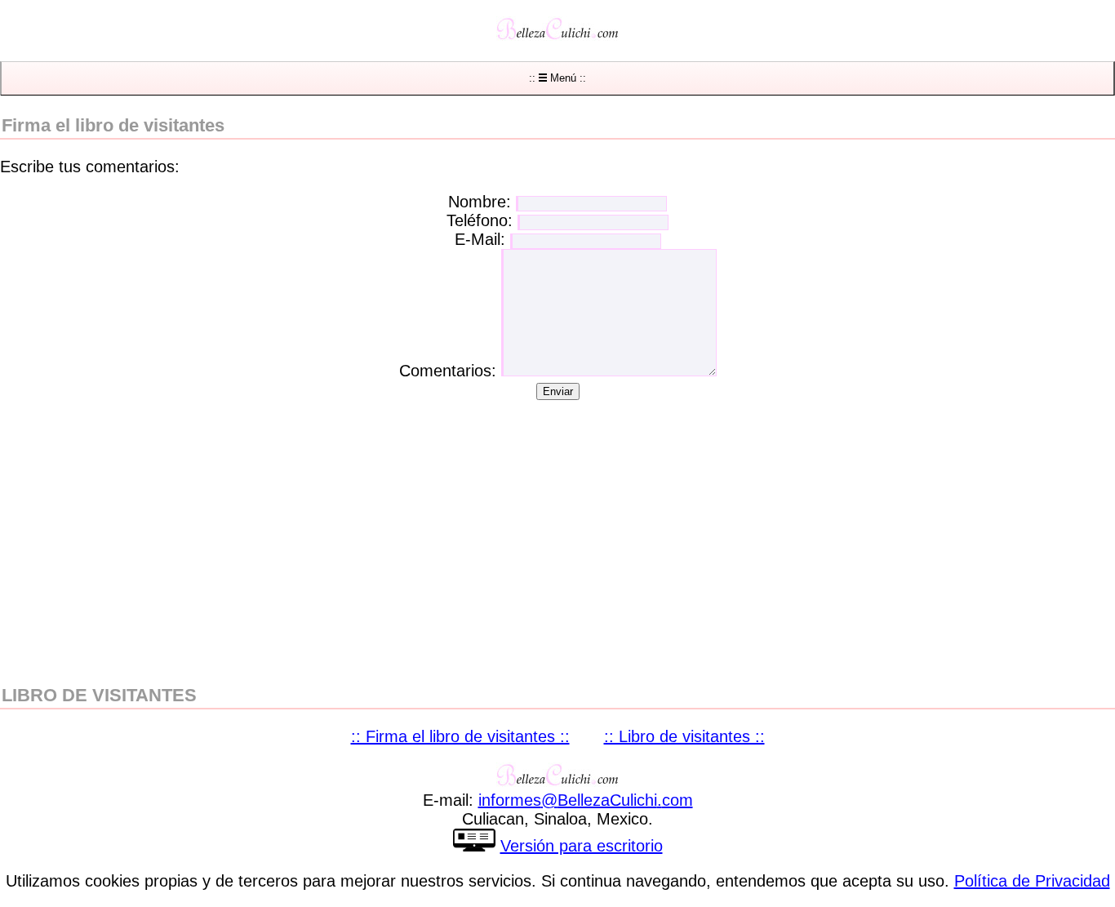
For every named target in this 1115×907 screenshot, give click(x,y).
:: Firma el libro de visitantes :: (460, 736)
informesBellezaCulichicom (585, 800)
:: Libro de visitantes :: (684, 736)
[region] (557, 530)
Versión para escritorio (581, 846)
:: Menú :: (557, 78)
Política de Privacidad (1032, 881)
